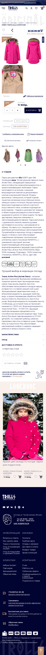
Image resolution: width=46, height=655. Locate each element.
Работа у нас (27, 568)
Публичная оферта (30, 571)
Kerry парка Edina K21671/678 (12, 472)
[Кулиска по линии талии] (34, 264)
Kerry (21, 23)
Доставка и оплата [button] (12, 345)
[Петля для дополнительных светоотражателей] (28, 264)
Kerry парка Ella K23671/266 (33, 472)
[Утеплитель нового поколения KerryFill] (11, 264)
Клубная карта (28, 541)
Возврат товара (29, 550)
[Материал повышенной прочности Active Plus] (5, 264)
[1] (4, 355)
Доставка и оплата (30, 547)
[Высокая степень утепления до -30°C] (16, 264)
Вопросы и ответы (11, 538)
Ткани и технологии (11, 544)
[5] (21, 355)
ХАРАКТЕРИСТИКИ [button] (10, 334)
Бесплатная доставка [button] (13, 140)
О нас (24, 565)
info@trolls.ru (13, 625)
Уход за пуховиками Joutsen (11, 548)
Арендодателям (10, 571)
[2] (8, 355)
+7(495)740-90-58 (16, 592)
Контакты (26, 538)
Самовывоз (13, 601)
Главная (5, 23)
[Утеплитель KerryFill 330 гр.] (22, 264)
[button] (27, 8)
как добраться (21, 524)
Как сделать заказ (10, 541)
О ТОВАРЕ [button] (6, 172)
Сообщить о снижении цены (13, 134)
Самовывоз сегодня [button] (35, 140)
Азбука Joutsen (9, 565)
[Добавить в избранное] (3, 30)
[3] (13, 355)
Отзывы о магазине (30, 544)
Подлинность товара (31, 581)
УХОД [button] (4, 340)
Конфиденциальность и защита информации (31, 576)
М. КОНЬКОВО (16, 376)
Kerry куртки (31, 23)
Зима (43, 40)
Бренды (14, 23)
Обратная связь (9, 574)
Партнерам (8, 568)
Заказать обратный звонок (19, 594)
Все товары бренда (35, 33)
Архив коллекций (29, 553)
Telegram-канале (30, 2)
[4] (17, 355)
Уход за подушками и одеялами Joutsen (11, 553)
